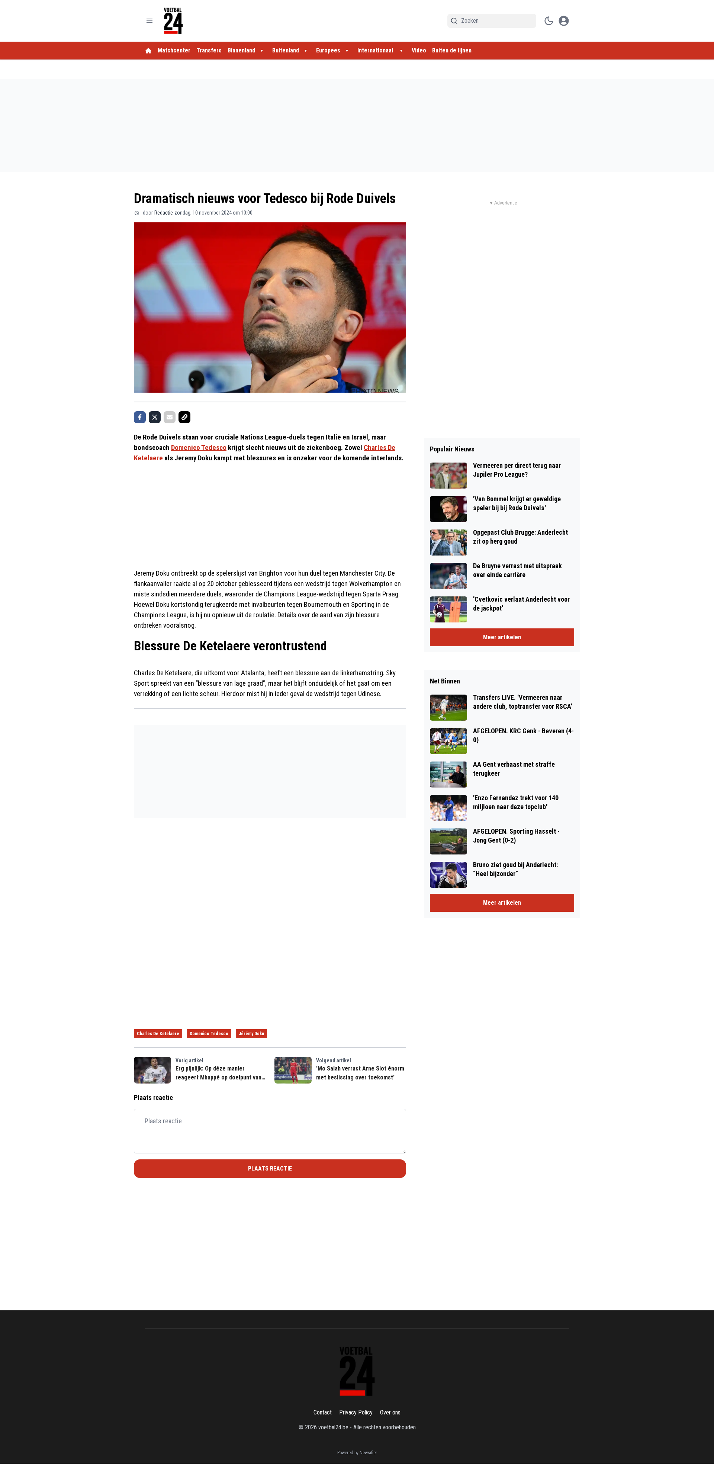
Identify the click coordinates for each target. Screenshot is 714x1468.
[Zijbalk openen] (149, 20)
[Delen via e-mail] (170, 417)
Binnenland (241, 50)
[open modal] (564, 21)
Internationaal (376, 50)
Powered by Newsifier (357, 1452)
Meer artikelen (502, 637)
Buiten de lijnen (452, 50)
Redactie (163, 213)
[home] (148, 50)
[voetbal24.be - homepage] (173, 21)
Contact (322, 1412)
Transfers (209, 50)
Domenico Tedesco (198, 447)
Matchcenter (174, 50)
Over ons (390, 1412)
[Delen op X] (155, 417)
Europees (328, 50)
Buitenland (285, 50)
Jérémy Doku (251, 1033)
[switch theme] (549, 21)
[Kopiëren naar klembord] (184, 417)
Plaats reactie (270, 1168)
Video (419, 50)
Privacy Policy (356, 1412)
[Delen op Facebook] (140, 417)
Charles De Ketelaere (158, 1033)
